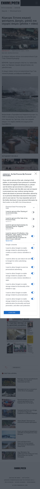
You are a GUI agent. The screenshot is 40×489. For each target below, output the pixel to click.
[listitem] (20, 207)
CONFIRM (11, 312)
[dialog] (20, 244)
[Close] (36, 174)
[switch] (32, 212)
